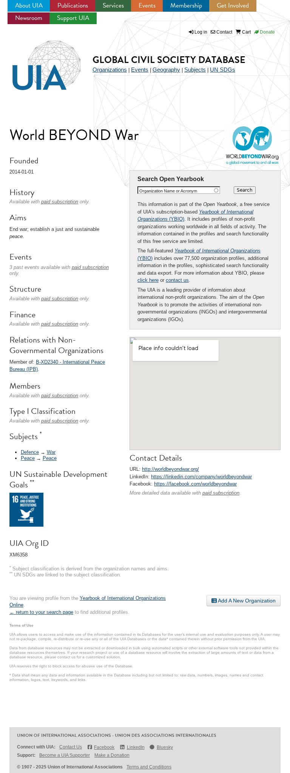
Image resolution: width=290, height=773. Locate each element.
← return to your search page (41, 612)
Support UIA (73, 18)
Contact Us (70, 747)
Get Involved (233, 5)
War (51, 452)
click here (148, 280)
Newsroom (28, 18)
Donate (267, 32)
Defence (30, 452)
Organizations (110, 69)
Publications (72, 5)
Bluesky (165, 747)
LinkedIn (135, 747)
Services (113, 5)
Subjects (195, 69)
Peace (28, 458)
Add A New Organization (246, 601)
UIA (37, 61)
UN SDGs (222, 69)
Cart (246, 32)
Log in (200, 32)
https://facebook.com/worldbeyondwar (195, 484)
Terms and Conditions (148, 767)
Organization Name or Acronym (168, 191)
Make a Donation (112, 755)
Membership (186, 5)
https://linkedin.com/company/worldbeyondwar (201, 476)
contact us (177, 280)
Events (147, 5)
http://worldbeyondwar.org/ (170, 469)
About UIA (29, 5)
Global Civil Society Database (169, 60)
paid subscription (220, 493)
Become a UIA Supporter (64, 755)
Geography (166, 69)
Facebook (104, 747)
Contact (223, 32)
